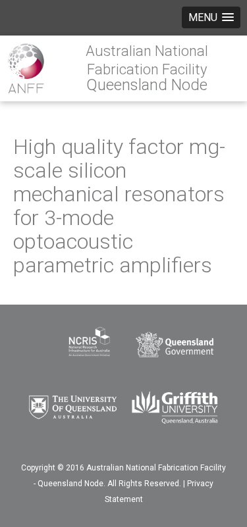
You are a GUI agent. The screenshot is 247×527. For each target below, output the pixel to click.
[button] (211, 17)
